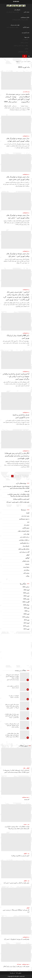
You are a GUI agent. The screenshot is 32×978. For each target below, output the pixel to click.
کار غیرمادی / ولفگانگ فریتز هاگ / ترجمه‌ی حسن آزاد (16, 896)
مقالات (27, 576)
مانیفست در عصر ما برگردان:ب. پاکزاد (24, 696)
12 (24, 476)
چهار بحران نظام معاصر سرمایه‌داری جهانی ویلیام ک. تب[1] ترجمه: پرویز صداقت (24, 734)
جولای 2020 (26, 605)
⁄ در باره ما (12, 973)
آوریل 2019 (26, 623)
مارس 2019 (26, 626)
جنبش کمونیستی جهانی (23, 531)
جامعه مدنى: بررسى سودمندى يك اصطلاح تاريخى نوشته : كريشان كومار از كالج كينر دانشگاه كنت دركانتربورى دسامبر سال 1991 (16, 81)
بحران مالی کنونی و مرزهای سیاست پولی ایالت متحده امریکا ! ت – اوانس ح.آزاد (24, 705)
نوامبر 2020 (26, 599)
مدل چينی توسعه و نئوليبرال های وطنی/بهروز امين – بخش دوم (16, 201)
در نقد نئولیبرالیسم (26, 135)
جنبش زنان (26, 525)
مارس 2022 (26, 593)
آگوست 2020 (26, 602)
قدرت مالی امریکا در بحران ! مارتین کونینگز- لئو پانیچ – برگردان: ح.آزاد (24, 725)
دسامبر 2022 (26, 587)
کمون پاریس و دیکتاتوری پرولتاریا (21, 499)
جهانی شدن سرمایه (15, 25)
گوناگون (26, 48)
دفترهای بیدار (17, 9)
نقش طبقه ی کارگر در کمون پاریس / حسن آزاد (17, 502)
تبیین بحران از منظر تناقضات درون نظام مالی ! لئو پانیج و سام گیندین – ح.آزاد (24, 715)
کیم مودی (27, 491)
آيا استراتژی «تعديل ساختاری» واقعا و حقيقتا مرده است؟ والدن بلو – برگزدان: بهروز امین (16, 360)
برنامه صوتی (24, 56)
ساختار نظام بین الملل (23, 549)
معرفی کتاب (26, 573)
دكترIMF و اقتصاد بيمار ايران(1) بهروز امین (16, 322)
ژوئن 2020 (26, 608)
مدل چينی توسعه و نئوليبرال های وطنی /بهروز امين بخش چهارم (16, 124)
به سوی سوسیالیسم (24, 519)
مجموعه (27, 564)
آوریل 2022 (26, 590)
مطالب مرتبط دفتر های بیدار (12, 12)
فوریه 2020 (26, 614)
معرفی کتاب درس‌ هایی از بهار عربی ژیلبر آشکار (16, 953)
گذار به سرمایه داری (24, 552)
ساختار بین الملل (24, 42)
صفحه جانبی (26, 12)
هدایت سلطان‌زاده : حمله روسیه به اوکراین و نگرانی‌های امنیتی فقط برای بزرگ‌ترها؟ (16, 813)
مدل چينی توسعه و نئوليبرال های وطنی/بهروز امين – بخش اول (16, 240)
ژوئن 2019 (26, 620)
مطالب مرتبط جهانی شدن (12, 27)
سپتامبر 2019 (25, 617)
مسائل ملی (26, 570)
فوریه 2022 (26, 596)
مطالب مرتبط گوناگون (23, 51)
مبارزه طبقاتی (25, 561)
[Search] (29, 56)
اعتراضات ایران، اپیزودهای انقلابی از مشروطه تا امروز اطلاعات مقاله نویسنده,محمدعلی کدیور (24, 677)
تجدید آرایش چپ (25, 32)
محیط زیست (25, 39)
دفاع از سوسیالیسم (25, 17)
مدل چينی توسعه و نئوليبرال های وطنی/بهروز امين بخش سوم (16, 163)
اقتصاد (27, 513)
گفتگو (27, 555)
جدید (28, 522)
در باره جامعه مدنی (26, 91)
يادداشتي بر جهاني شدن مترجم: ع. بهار (24, 686)
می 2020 (27, 611)
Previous (6, 476)
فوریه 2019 (26, 629)
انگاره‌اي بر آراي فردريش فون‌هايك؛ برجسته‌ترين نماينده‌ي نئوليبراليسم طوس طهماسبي (16, 439)
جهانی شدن (26, 534)
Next (27, 476)
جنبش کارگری (26, 27)
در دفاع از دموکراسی (24, 540)
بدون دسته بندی (25, 516)
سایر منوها (27, 37)
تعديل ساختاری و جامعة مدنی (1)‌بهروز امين (16, 401)
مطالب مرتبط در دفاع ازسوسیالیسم (20, 19)
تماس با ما (18, 973)
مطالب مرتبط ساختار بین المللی (21, 45)
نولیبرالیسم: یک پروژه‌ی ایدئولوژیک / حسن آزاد (16, 926)
